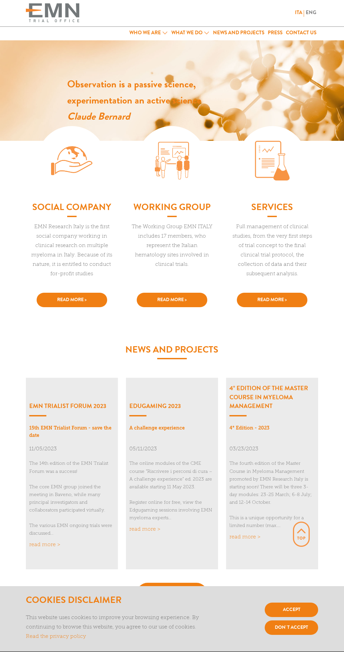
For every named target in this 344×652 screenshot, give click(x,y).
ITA (298, 13)
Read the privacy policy (56, 636)
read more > (72, 300)
